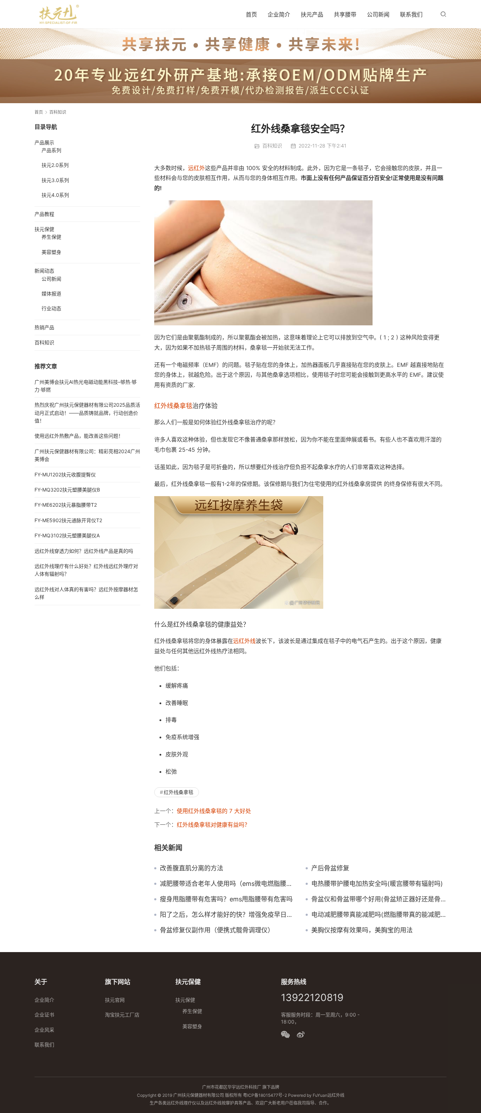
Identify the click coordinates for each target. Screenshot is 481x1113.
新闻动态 (44, 271)
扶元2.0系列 (55, 165)
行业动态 (51, 308)
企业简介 (279, 14)
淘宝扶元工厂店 (122, 1015)
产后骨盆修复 (330, 868)
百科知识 (272, 146)
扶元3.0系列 (55, 180)
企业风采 (44, 1030)
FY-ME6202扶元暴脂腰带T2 (66, 505)
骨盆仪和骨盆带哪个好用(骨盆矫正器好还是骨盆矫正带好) (378, 899)
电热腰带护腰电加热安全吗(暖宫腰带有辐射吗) (377, 883)
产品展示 (44, 142)
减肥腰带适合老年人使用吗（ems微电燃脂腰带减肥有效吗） (227, 883)
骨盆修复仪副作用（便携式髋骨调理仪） (217, 930)
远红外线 (244, 640)
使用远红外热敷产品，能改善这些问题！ (79, 436)
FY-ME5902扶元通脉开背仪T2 (68, 520)
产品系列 (51, 150)
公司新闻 (378, 14)
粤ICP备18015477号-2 (265, 1095)
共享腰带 (345, 14)
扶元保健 (44, 229)
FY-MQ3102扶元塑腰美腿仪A (67, 535)
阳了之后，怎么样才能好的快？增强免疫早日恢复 (227, 914)
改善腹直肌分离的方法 (191, 868)
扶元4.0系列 (55, 195)
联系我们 (411, 14)
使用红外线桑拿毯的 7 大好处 (214, 810)
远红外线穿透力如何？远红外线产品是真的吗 (84, 551)
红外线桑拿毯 (173, 405)
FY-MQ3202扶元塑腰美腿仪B (67, 490)
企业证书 (44, 1015)
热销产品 (44, 327)
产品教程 (44, 214)
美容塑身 (51, 252)
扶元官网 (115, 1000)
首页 (251, 14)
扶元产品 (312, 14)
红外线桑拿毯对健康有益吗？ (213, 824)
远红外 (196, 167)
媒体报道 (51, 293)
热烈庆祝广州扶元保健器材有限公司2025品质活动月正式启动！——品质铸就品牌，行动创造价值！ (87, 413)
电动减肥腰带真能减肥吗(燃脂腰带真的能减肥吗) (378, 914)
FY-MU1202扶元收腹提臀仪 (65, 474)
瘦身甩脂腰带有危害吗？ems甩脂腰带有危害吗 (226, 899)
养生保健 (51, 237)
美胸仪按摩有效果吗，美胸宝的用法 (362, 930)
